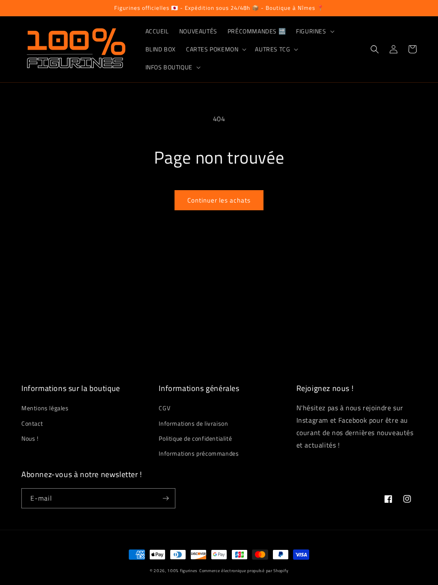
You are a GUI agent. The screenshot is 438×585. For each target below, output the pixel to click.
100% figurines (182, 570)
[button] (314, 31)
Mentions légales (45, 407)
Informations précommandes (199, 453)
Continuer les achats (219, 200)
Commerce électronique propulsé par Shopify (243, 570)
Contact (32, 423)
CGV (164, 407)
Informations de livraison (193, 423)
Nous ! (29, 438)
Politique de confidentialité (195, 438)
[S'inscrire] (165, 498)
